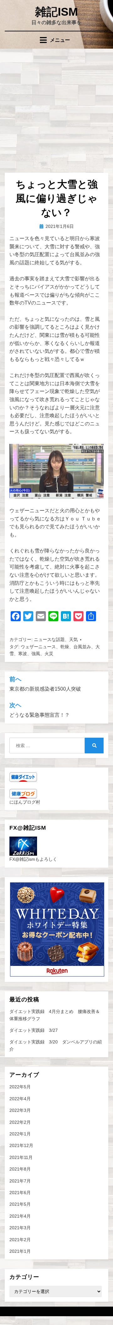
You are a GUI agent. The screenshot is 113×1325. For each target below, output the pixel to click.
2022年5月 (20, 1086)
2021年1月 (20, 1251)
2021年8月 (20, 1168)
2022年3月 (20, 1110)
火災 (49, 653)
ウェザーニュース (38, 646)
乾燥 (64, 646)
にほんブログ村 (24, 802)
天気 (73, 639)
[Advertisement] (56, 108)
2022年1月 (20, 1133)
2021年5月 (20, 1204)
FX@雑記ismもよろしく (33, 859)
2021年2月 (20, 1239)
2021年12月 (21, 1145)
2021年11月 (21, 1157)
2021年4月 (20, 1216)
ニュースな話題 (49, 639)
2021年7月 (20, 1180)
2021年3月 (20, 1227)
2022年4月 (20, 1098)
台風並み (82, 646)
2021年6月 (20, 1192)
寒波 (22, 653)
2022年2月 (20, 1122)
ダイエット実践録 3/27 (33, 1030)
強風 (35, 653)
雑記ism (56, 11)
